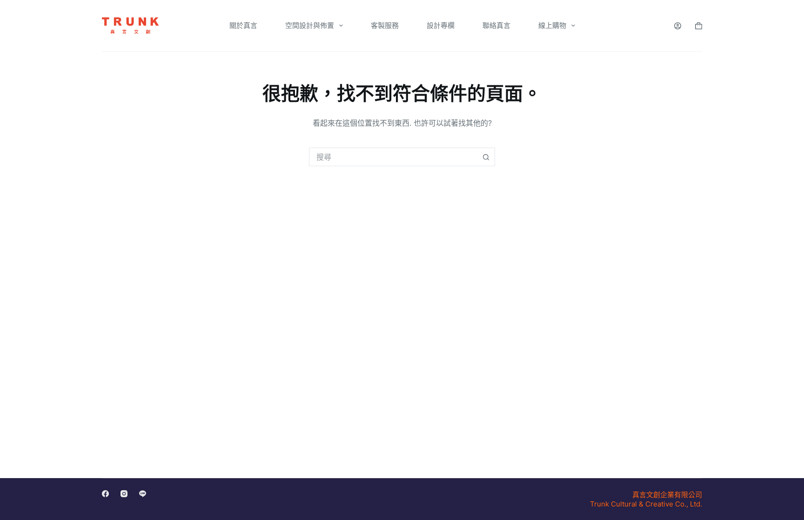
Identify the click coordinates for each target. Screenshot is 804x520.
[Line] (142, 493)
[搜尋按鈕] (486, 157)
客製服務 (385, 25)
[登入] (677, 25)
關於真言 (243, 25)
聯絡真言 (496, 25)
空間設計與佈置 (309, 25)
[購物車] (698, 25)
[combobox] (393, 157)
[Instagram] (124, 493)
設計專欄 (441, 25)
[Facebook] (105, 493)
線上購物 (552, 25)
